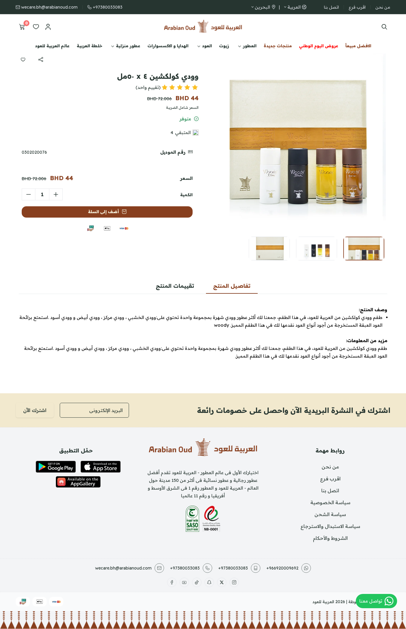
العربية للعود (323, 601)
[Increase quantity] (55, 194)
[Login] (48, 27)
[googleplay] (56, 467)
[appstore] (101, 467)
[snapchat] (209, 582)
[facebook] (172, 582)
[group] (296, 143)
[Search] (383, 27)
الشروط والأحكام (330, 538)
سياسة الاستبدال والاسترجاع (330, 526)
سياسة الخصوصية (330, 502)
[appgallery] (78, 482)
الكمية (186, 194)
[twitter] (221, 582)
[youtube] (184, 582)
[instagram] (234, 582)
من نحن (382, 7)
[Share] (41, 59)
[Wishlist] (36, 27)
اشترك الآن (34, 410)
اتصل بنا (331, 7)
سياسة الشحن (330, 514)
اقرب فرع (357, 7)
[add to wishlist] (23, 59)
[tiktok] (197, 582)
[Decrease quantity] (28, 194)
